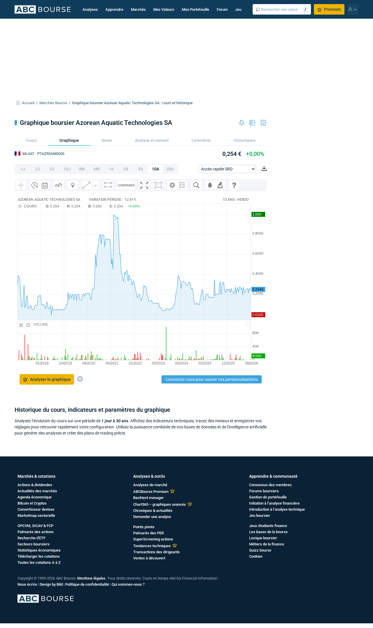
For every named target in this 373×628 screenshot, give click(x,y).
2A (125, 169)
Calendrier (201, 140)
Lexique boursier (263, 538)
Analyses (90, 9)
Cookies (256, 556)
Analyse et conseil (152, 140)
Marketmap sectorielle (36, 515)
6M (96, 169)
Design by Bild (51, 584)
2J (37, 169)
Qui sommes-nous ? (128, 584)
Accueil (28, 103)
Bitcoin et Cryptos (32, 503)
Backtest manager (148, 498)
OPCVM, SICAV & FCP (35, 526)
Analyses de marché (150, 485)
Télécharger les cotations (38, 556)
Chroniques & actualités (153, 510)
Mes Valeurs (163, 9)
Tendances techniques (152, 546)
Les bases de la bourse (268, 532)
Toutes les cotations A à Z (39, 562)
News (107, 140)
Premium (332, 9)
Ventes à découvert (149, 558)
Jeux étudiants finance (268, 526)
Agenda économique (34, 497)
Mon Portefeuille (195, 9)
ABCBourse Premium (150, 491)
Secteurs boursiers (33, 544)
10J (67, 169)
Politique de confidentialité (87, 584)
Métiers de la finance (266, 544)
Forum (222, 9)
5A (140, 169)
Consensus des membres (270, 485)
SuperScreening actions (153, 539)
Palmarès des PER (148, 533)
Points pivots (143, 527)
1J (22, 169)
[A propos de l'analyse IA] (80, 379)
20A (170, 169)
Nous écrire (27, 584)
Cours (31, 140)
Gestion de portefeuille (268, 497)
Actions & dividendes (34, 485)
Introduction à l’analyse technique (277, 509)
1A (111, 169)
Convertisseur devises (35, 509)
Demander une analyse (152, 516)
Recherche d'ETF (31, 538)
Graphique (69, 140)
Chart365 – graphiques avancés (159, 504)
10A (155, 169)
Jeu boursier (259, 515)
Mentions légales (91, 578)
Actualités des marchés (37, 491)
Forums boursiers (264, 491)
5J (52, 169)
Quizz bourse (260, 550)
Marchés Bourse (53, 103)
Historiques (244, 140)
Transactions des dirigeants (156, 552)
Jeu (238, 9)
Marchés (138, 9)
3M (82, 169)
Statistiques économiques (39, 550)
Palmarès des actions (35, 532)
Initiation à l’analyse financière (274, 503)
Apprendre (114, 9)
